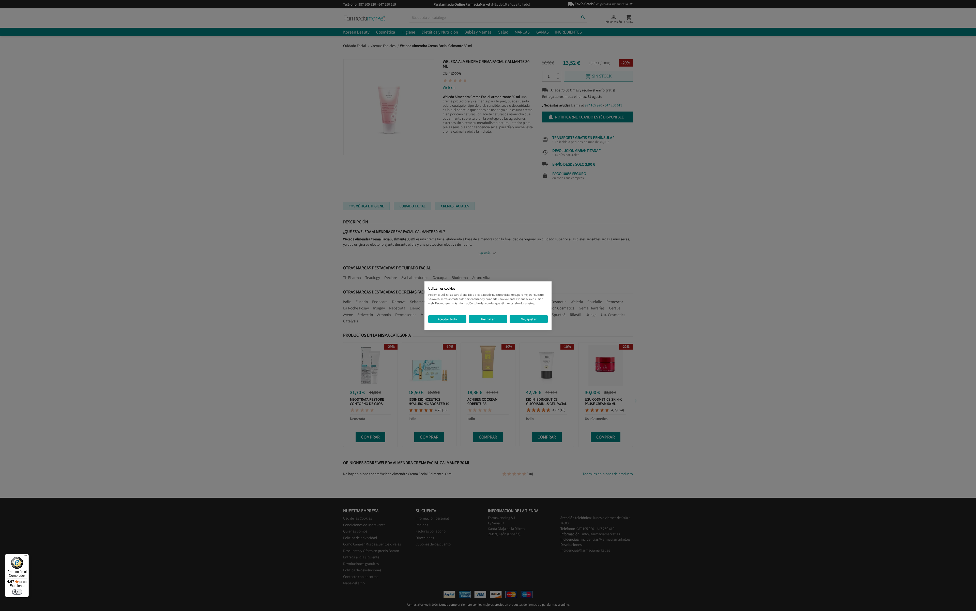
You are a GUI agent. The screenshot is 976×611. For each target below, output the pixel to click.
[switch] (17, 592)
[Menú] (26, 557)
